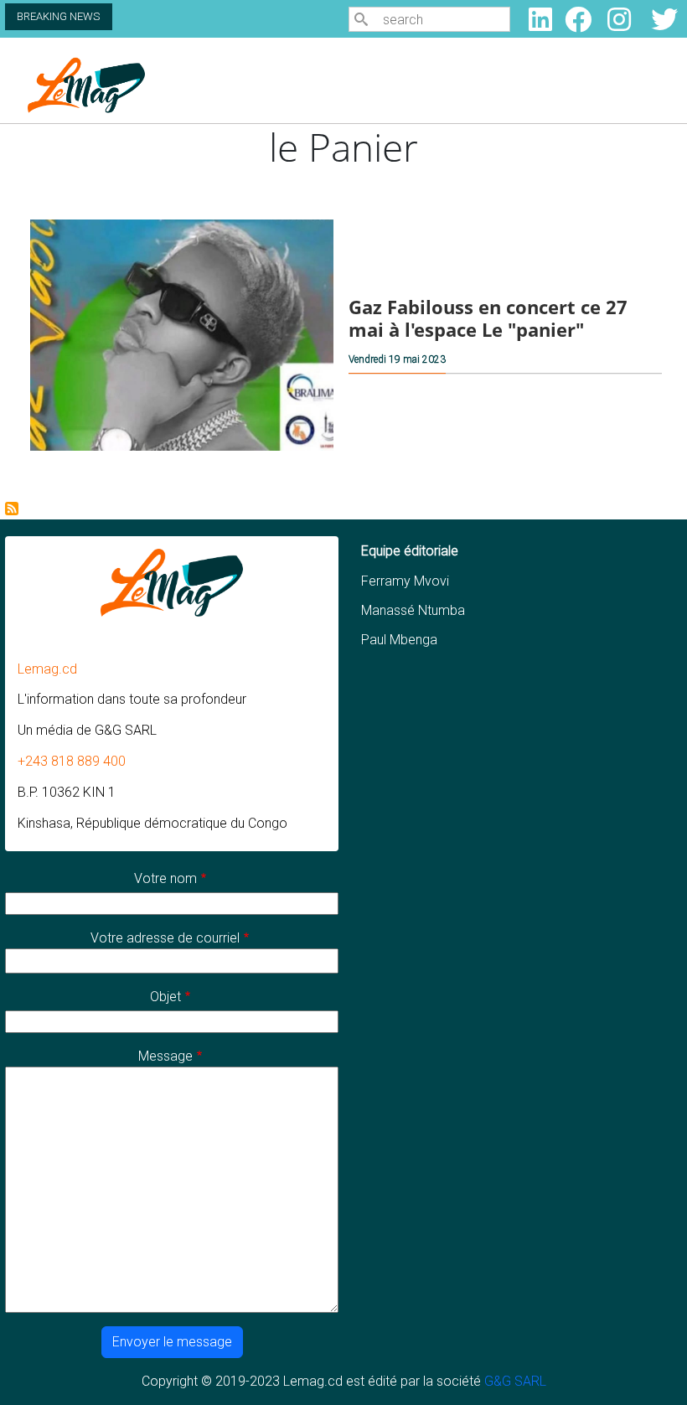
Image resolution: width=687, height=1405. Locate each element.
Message (165, 1056)
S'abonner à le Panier (11, 508)
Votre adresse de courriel (165, 938)
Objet (165, 997)
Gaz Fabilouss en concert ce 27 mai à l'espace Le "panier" (488, 318)
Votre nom (165, 878)
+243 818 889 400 (72, 761)
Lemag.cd (47, 669)
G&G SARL (515, 1381)
